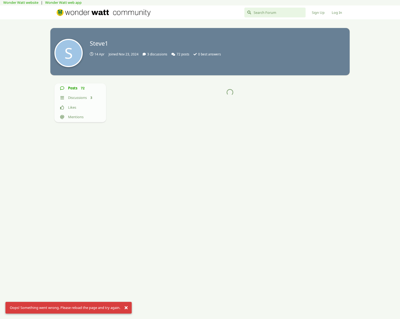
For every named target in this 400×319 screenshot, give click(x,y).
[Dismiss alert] (126, 308)
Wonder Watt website (20, 2)
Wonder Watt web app (63, 2)
